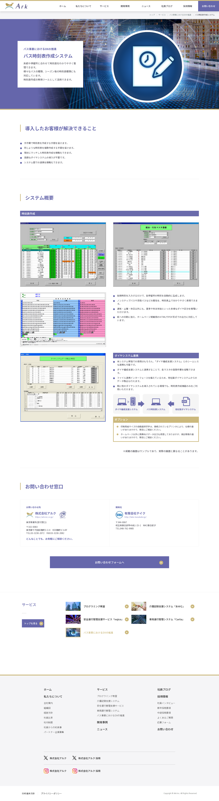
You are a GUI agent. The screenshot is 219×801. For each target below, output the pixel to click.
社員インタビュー (166, 703)
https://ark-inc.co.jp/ (44, 516)
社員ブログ (167, 6)
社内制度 (48, 722)
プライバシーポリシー (51, 793)
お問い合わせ (208, 6)
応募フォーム (164, 722)
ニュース (146, 6)
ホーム (62, 6)
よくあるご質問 (165, 717)
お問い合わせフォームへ (109, 562)
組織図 (47, 707)
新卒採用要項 (164, 707)
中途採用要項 (164, 712)
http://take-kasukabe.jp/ (135, 516)
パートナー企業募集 (54, 732)
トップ (152, 14)
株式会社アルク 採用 (89, 758)
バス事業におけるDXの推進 (180, 14)
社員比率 (48, 717)
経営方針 (48, 712)
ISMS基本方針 (28, 793)
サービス (162, 14)
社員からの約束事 (53, 727)
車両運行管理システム (108, 710)
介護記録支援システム (108, 700)
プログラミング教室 (107, 696)
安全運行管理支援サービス (110, 705)
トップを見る (31, 623)
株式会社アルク (58, 758)
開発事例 (125, 6)
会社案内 (48, 703)
